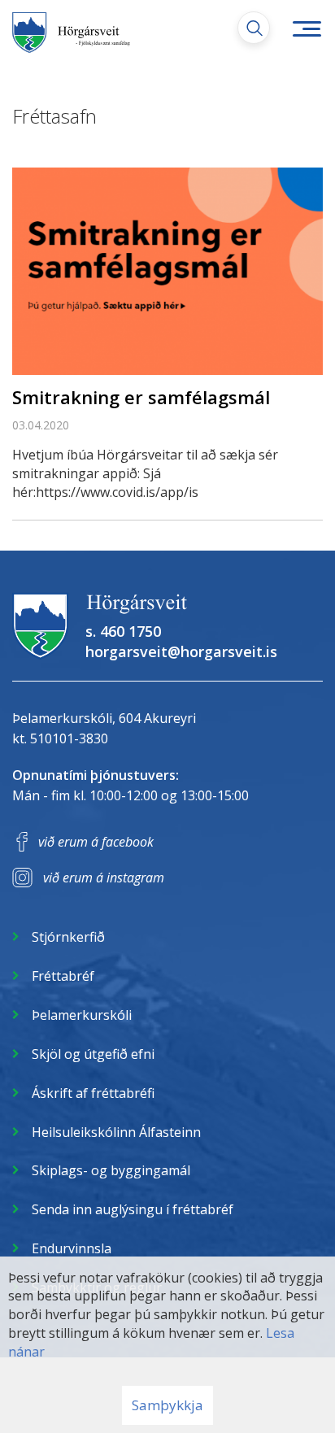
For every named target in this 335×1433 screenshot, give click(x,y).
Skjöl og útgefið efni (93, 1054)
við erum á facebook (96, 842)
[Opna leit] (253, 27)
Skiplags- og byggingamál (111, 1170)
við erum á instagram (103, 877)
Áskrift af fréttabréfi (93, 1093)
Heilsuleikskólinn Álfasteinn (116, 1132)
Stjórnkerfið (68, 937)
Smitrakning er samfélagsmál (141, 397)
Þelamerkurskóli (82, 1015)
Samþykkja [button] (167, 1405)
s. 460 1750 (123, 631)
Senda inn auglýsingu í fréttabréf (132, 1209)
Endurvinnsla (71, 1248)
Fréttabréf (63, 976)
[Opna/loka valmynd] (306, 28)
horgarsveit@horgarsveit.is (181, 651)
